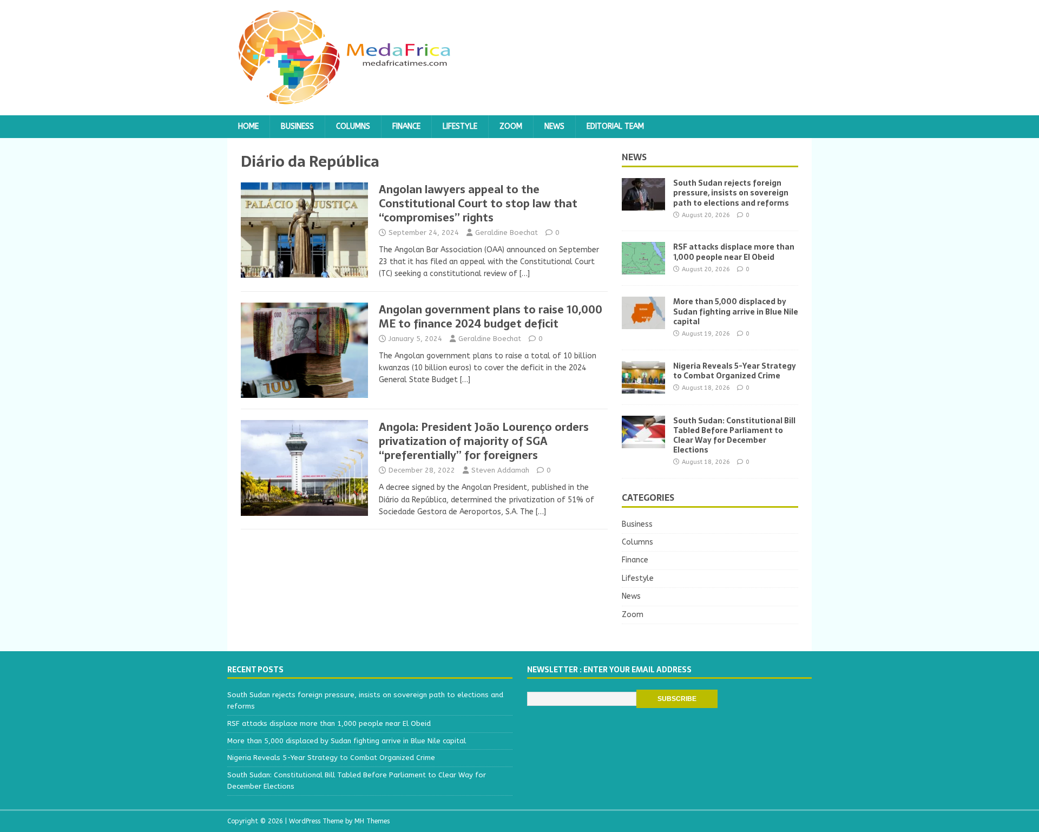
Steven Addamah (500, 470)
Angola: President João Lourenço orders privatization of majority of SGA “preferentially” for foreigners (484, 441)
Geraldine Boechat (506, 232)
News (554, 126)
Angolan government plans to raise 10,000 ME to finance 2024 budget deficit (490, 316)
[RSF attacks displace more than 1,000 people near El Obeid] (643, 268)
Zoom (510, 126)
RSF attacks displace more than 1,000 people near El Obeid (733, 252)
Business (297, 126)
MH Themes (372, 821)
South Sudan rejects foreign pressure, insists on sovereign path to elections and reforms (731, 192)
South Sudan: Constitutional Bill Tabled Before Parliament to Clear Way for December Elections (734, 435)
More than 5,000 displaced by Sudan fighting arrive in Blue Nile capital (735, 311)
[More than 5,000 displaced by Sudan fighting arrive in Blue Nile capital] (643, 322)
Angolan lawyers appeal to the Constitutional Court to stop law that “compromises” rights (478, 203)
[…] (525, 273)
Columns (353, 126)
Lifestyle (460, 126)
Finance (406, 126)
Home (248, 126)
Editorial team (615, 126)
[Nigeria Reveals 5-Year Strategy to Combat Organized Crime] (643, 386)
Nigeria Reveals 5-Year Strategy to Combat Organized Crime (734, 371)
